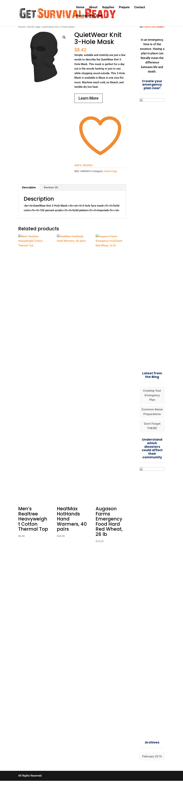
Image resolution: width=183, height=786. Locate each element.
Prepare (124, 7)
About (93, 7)
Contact (139, 7)
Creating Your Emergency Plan (152, 395)
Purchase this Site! (89, 15)
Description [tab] (29, 187)
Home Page (33, 26)
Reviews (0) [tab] (51, 187)
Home (80, 7)
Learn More (88, 98)
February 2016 (152, 756)
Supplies (108, 7)
